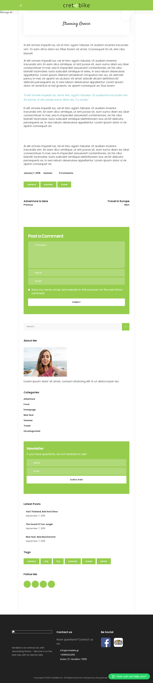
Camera (31, 184)
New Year (29, 415)
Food (26, 404)
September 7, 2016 (35, 515)
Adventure (29, 398)
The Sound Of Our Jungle (39, 524)
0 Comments (66, 173)
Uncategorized (32, 431)
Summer (47, 173)
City (46, 561)
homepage (30, 409)
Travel (64, 184)
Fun (58, 561)
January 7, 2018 (32, 173)
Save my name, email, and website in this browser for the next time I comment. (77, 291)
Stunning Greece (76, 24)
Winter (103, 561)
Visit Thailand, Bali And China (42, 511)
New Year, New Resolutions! (41, 536)
